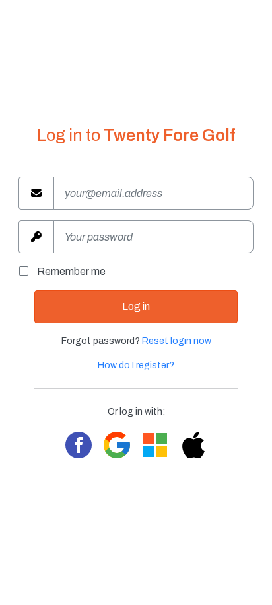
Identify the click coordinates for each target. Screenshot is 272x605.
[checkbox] (27, 272)
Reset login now (176, 341)
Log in (136, 306)
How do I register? (136, 365)
